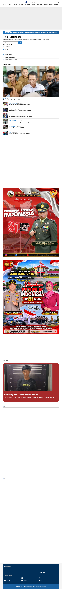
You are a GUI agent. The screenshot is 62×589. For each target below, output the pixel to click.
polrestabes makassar (11, 59)
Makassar (7, 52)
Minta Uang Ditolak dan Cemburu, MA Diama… (22, 395)
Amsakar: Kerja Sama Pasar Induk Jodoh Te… (14, 100)
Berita (9, 103)
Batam (4, 98)
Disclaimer (24, 571)
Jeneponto (8, 46)
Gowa (6, 49)
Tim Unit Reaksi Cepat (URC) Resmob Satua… (20, 127)
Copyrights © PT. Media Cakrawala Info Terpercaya (26, 586)
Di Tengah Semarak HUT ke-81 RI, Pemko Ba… (20, 133)
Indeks (6, 569)
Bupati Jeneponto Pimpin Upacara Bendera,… (20, 116)
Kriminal (9, 393)
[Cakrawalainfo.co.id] (31, 2)
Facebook (8, 578)
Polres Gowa (8, 54)
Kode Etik (24, 569)
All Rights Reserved (42, 586)
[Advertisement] (31, 18)
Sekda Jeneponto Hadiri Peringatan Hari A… (20, 104)
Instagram (8, 580)
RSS (41, 580)
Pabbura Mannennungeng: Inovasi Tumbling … (20, 110)
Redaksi (6, 571)
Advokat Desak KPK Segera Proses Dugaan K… (20, 122)
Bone (13, 109)
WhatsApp (42, 578)
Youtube (25, 580)
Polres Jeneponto (10, 57)
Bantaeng (10, 126)
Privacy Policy (42, 569)
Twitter (24, 578)
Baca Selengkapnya (16, 399)
